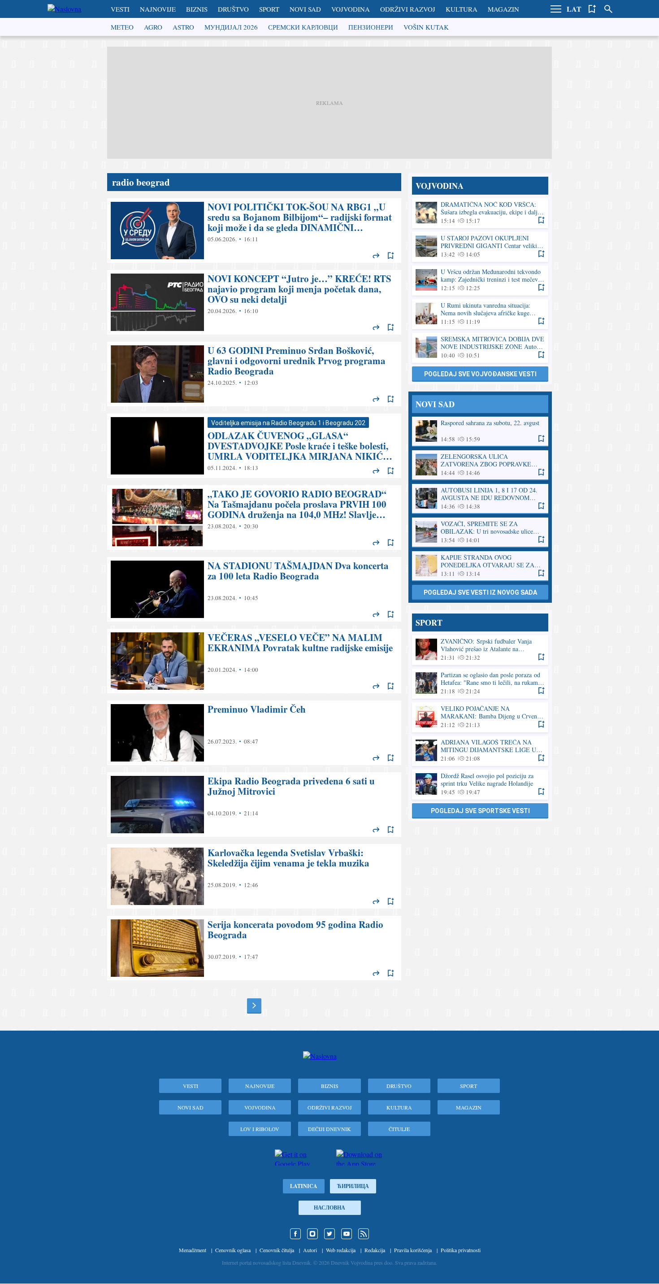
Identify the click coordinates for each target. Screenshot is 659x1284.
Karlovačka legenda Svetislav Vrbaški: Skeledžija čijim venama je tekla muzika (254, 876)
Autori (310, 1250)
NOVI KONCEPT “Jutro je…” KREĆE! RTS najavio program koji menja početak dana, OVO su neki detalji (254, 302)
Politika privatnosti (461, 1250)
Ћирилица (353, 1186)
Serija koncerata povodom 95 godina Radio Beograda (254, 948)
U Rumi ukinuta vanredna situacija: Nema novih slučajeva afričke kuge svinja (480, 313)
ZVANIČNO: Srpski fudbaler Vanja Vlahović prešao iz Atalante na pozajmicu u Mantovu (480, 649)
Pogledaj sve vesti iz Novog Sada (480, 592)
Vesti (120, 8)
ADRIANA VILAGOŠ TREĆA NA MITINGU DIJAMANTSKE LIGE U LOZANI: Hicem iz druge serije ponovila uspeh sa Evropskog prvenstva (480, 750)
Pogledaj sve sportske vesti (480, 810)
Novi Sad (305, 8)
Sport (269, 8)
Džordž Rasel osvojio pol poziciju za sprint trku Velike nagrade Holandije (480, 784)
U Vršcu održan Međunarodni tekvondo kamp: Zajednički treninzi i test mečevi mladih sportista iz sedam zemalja (480, 280)
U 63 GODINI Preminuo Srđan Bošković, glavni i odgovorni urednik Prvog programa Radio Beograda (254, 374)
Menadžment (192, 1250)
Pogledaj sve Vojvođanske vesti (480, 374)
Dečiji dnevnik (329, 1128)
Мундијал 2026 (231, 26)
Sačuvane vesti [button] (592, 9)
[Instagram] (312, 1233)
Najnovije (158, 8)
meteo (122, 26)
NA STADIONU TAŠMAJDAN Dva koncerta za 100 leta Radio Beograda (254, 589)
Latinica (303, 1186)
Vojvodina (350, 8)
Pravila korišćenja (413, 1250)
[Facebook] (295, 1233)
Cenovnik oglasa (233, 1250)
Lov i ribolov (259, 1128)
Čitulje (399, 1128)
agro (153, 26)
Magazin (503, 8)
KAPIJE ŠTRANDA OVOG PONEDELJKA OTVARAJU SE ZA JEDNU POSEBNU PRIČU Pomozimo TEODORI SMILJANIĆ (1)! (480, 565)
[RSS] (363, 1233)
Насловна (329, 1207)
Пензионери (370, 26)
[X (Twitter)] (329, 1233)
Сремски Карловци (303, 26)
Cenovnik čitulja (277, 1250)
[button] (556, 9)
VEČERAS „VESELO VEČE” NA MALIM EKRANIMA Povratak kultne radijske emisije (254, 661)
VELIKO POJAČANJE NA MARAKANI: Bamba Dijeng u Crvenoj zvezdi (480, 716)
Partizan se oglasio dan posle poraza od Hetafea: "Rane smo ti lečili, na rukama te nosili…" (480, 683)
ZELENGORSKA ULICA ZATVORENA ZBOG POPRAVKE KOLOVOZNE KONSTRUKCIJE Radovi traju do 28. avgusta (480, 464)
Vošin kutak (426, 26)
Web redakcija (341, 1250)
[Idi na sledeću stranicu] (254, 1005)
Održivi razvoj (407, 8)
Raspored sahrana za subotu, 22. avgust (480, 431)
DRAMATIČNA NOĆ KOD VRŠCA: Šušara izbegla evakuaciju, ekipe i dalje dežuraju (480, 212)
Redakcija (374, 1250)
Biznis (197, 8)
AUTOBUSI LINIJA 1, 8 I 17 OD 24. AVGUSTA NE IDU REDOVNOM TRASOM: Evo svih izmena (480, 498)
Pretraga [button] (608, 9)
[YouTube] (346, 1233)
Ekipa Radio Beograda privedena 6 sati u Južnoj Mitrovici (254, 804)
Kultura (461, 8)
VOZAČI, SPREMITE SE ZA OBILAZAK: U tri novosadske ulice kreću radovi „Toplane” (480, 532)
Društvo (233, 8)
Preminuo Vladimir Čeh (254, 733)
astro (183, 26)
